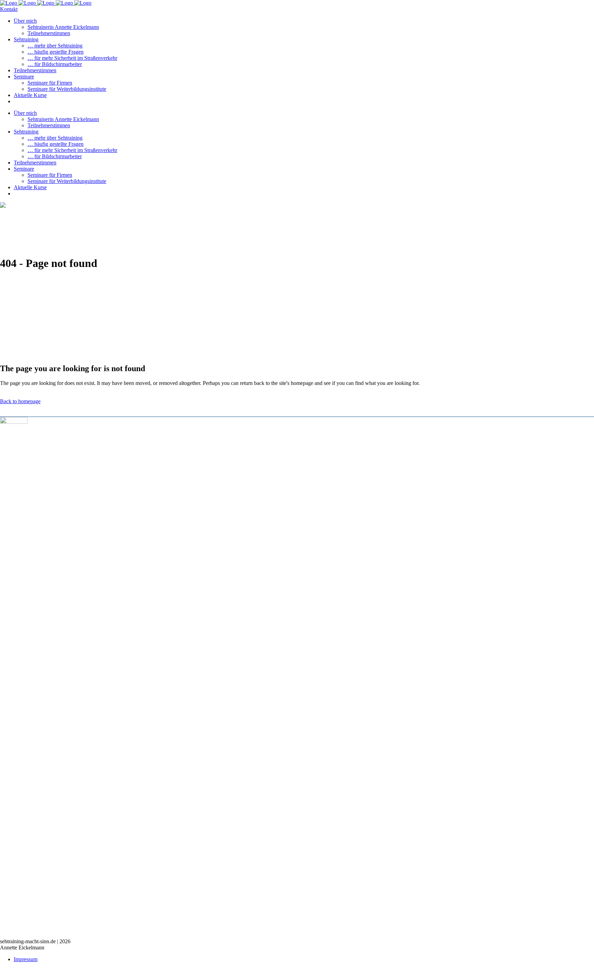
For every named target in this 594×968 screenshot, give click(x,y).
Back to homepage (20, 401)
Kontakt (9, 9)
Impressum (25, 959)
